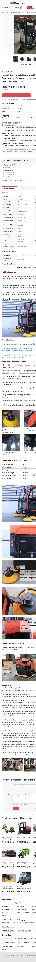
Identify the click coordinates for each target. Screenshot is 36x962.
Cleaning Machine (29, 12)
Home (3, 12)
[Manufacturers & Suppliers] (18, 3)
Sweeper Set (26, 942)
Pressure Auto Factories (21, 938)
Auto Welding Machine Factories (11, 942)
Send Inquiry (16, 95)
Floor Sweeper (5, 909)
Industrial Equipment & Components (14, 12)
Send (16, 809)
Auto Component (7, 938)
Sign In (4, 180)
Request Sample (31, 99)
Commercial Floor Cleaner (24, 930)
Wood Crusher (20, 906)
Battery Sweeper (20, 946)
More (3, 949)
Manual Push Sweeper (9, 930)
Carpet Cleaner (21, 909)
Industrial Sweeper (8, 946)
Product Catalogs (25, 903)
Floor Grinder (5, 912)
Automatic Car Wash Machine (24, 912)
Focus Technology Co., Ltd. (21, 955)
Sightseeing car (6, 906)
